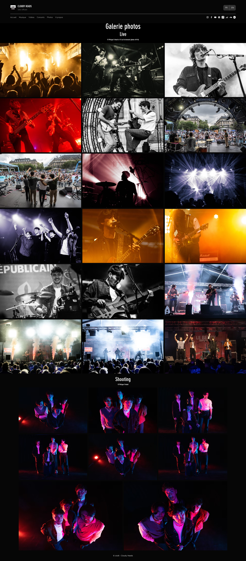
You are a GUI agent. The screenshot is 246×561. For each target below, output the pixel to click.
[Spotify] (219, 17)
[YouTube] (215, 17)
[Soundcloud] (230, 17)
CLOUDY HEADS (25, 6)
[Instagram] (207, 17)
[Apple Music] (223, 17)
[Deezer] (226, 17)
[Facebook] (211, 17)
